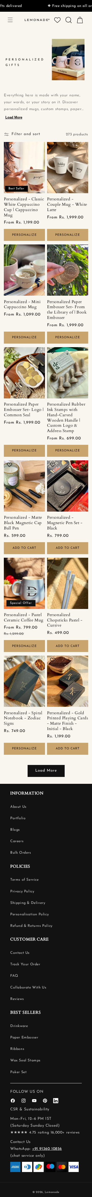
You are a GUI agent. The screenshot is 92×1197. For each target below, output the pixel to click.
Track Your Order (25, 964)
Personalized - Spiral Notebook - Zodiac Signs (23, 718)
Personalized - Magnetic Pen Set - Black (65, 523)
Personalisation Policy (29, 914)
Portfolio (18, 818)
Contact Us (20, 953)
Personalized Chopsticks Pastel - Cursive (64, 620)
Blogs (15, 830)
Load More (13, 117)
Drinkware (19, 1026)
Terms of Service (24, 880)
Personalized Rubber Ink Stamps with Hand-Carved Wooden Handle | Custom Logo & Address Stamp (66, 418)
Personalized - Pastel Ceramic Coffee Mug (23, 617)
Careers (17, 841)
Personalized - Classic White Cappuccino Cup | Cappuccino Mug (24, 207)
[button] (10, 19)
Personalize (24, 235)
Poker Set (18, 1072)
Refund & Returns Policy (31, 926)
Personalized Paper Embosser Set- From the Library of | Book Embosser (67, 309)
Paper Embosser (24, 1037)
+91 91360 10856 (47, 1149)
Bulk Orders (20, 853)
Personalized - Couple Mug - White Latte (67, 204)
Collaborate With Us (28, 988)
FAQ (14, 976)
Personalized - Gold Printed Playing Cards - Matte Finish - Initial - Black (67, 721)
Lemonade (52, 1192)
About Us (18, 807)
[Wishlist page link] (57, 20)
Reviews (17, 999)
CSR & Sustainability (29, 1109)
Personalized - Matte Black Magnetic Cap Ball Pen (23, 523)
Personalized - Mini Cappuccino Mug (22, 304)
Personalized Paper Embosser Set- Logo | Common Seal (24, 410)
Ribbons (17, 1049)
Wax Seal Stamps (25, 1060)
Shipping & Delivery (27, 903)
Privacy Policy (22, 891)
